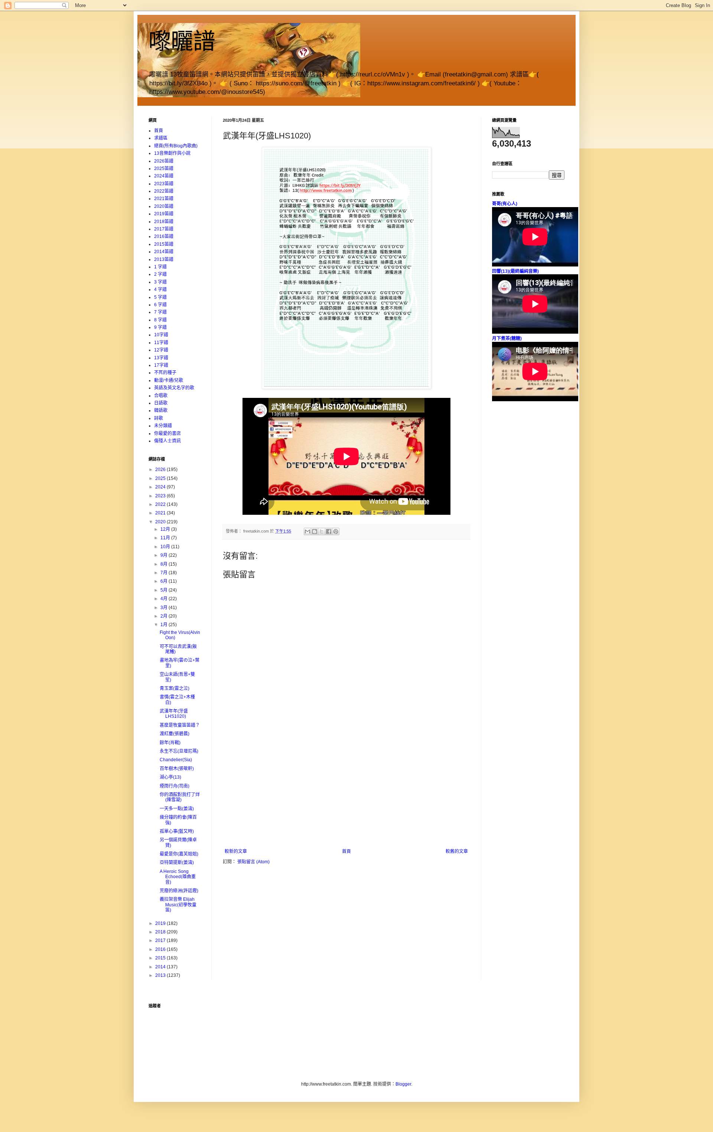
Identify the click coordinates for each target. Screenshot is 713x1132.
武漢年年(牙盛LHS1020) (174, 714)
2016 (161, 949)
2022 (161, 504)
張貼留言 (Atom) (253, 861)
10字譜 (161, 334)
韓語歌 (160, 410)
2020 (161, 521)
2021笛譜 (163, 198)
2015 (161, 958)
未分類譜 (163, 425)
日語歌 (160, 403)
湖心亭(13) (170, 777)
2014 (161, 966)
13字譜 (161, 357)
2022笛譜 (163, 191)
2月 (164, 616)
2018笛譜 (163, 221)
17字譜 (161, 365)
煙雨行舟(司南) (174, 786)
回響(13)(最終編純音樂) (515, 271)
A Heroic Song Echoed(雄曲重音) (178, 877)
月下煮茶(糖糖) (507, 338)
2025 (161, 478)
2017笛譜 (163, 229)
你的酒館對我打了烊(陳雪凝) (180, 797)
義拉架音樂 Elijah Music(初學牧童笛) (178, 905)
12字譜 (161, 350)
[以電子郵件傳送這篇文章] (307, 531)
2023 (161, 495)
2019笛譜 (163, 213)
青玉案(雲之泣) (174, 688)
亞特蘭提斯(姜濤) (177, 862)
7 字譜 (160, 312)
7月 (164, 572)
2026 (161, 469)
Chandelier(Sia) (176, 759)
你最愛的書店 (167, 433)
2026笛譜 (163, 161)
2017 (161, 940)
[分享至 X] (321, 531)
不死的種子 (165, 372)
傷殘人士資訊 (167, 441)
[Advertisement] (346, 793)
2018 (161, 932)
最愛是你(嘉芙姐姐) (179, 854)
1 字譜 (160, 266)
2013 (161, 975)
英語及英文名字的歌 (174, 387)
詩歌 (158, 418)
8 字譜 (160, 320)
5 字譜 (160, 297)
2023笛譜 (163, 183)
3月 (164, 607)
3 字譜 (160, 282)
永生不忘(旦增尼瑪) (179, 751)
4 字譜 (160, 289)
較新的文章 (236, 851)
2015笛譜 (163, 244)
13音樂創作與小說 (172, 153)
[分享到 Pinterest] (335, 531)
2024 (161, 487)
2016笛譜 (163, 236)
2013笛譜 (163, 259)
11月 (165, 537)
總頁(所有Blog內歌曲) (176, 145)
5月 (164, 590)
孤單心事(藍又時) (177, 831)
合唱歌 (160, 395)
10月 (165, 546)
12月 (165, 529)
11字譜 (161, 342)
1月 (164, 624)
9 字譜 (160, 327)
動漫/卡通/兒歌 (168, 380)
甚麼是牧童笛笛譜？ (180, 725)
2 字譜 (160, 274)
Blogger (403, 1084)
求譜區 (160, 138)
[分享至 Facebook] (328, 531)
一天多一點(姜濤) (177, 808)
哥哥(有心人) (504, 203)
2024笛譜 (163, 176)
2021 (161, 513)
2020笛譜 (163, 206)
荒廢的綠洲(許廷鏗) (179, 890)
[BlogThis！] (314, 531)
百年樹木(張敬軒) (177, 768)
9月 (164, 555)
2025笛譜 (163, 168)
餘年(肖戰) (170, 742)
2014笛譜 (163, 251)
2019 (161, 923)
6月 (164, 581)
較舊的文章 (457, 851)
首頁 (346, 851)
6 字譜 (160, 304)
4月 (164, 598)
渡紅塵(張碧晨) (174, 733)
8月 (164, 564)
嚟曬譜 (182, 41)
